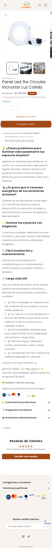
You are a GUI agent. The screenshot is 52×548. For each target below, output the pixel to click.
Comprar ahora (26, 124)
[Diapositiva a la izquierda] (3, 69)
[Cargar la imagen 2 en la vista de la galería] (26, 68)
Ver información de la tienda (19, 140)
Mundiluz (29, 547)
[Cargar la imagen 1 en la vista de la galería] (13, 68)
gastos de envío (11, 97)
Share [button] (7, 428)
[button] (5, 5)
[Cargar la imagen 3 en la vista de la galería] (39, 68)
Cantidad (6, 101)
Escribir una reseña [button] (25, 456)
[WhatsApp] (47, 522)
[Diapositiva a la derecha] (49, 69)
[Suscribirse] (44, 526)
